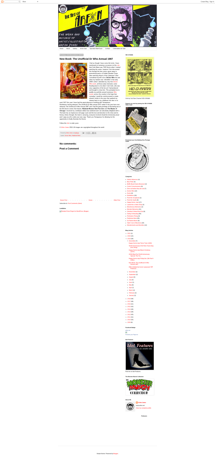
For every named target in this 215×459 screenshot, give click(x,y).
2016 (129, 304)
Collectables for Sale (119, 48)
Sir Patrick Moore (132, 220)
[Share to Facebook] (93, 133)
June (130, 282)
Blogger (115, 453)
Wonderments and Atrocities (135, 225)
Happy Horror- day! (133, 202)
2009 (129, 322)
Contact (107, 48)
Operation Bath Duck (96, 48)
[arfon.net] (126, 332)
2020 (129, 236)
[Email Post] (83, 133)
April (130, 287)
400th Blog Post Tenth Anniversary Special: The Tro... (139, 255)
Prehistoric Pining (132, 216)
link (68, 123)
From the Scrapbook (133, 198)
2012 (129, 314)
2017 (129, 301)
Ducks (129, 193)
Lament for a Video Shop (134, 204)
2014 (129, 309)
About (68, 48)
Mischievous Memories (134, 207)
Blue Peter (130, 182)
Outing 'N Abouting (132, 213)
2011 (129, 317)
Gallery (75, 48)
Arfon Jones (65, 127)
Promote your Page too (131, 334)
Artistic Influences (132, 179)
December (132, 241)
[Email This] (87, 133)
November (132, 272)
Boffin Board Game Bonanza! (136, 184)
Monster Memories (132, 209)
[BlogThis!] (89, 133)
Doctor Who (68, 135)
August (131, 277)
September (132, 274)
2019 (129, 238)
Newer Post (63, 200)
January (131, 295)
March (131, 290)
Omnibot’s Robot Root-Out (135, 211)
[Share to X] (91, 133)
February (132, 293)
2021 (129, 233)
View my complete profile (143, 408)
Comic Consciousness (134, 186)
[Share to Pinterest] (95, 133)
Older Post (117, 200)
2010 (129, 319)
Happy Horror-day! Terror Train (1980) (140, 243)
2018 (129, 299)
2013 (129, 312)
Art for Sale (83, 48)
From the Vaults (132, 200)
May (130, 285)
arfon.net (127, 330)
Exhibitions (130, 195)
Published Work (76, 135)
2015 (129, 306)
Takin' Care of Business (134, 223)
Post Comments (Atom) (75, 203)
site (118, 65)
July (130, 280)
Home (61, 48)
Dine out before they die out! (135, 188)
